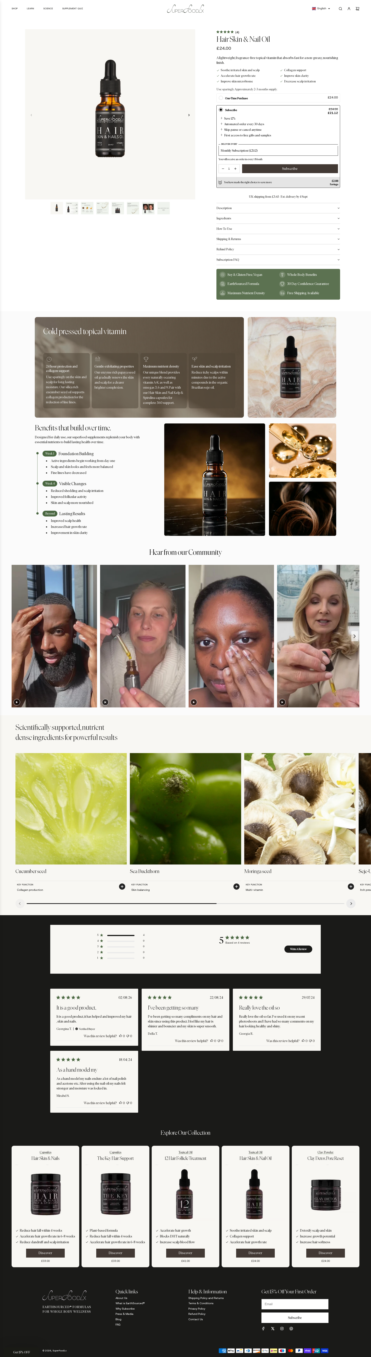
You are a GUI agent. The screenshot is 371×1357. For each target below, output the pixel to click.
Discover (45, 1253)
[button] (321, 8)
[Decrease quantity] (223, 168)
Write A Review (298, 949)
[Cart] (357, 8)
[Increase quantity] (235, 168)
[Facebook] (263, 1328)
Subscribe (290, 169)
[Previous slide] (15, 636)
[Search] (340, 8)
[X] (272, 1328)
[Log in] (349, 8)
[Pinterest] (291, 1328)
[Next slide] (354, 636)
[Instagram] (282, 1328)
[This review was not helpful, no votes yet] (127, 1036)
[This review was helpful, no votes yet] (120, 1036)
